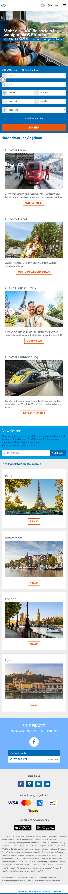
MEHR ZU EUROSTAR (34, 413)
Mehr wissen (34, 341)
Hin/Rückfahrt (11, 70)
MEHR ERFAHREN (34, 203)
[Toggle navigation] (64, 5)
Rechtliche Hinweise (42, 892)
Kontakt (58, 892)
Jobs (19, 892)
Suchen (34, 127)
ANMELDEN (58, 453)
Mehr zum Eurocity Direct (34, 272)
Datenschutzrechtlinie (28, 446)
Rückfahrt (13, 101)
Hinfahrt (12, 92)
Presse (26, 892)
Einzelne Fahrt (31, 70)
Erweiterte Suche (34, 118)
